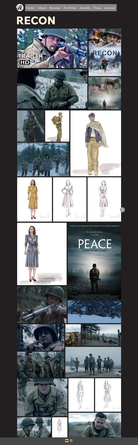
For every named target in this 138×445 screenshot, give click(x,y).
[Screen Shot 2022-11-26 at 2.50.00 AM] (66, 440)
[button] (70, 7)
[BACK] (122, 209)
